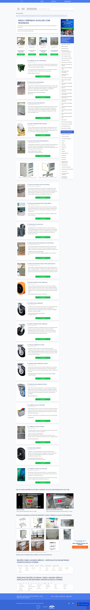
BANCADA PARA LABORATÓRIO (65, 162)
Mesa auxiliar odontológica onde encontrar (61, 15)
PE (36, 583)
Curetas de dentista (65, 136)
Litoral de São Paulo (56, 565)
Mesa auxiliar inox (65, 48)
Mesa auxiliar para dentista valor (67, 117)
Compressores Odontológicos (64, 177)
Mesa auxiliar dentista (66, 44)
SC (31, 583)
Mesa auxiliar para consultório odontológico (66, 51)
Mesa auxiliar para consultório (65, 75)
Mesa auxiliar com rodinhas (67, 124)
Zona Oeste (32, 565)
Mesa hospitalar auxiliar (66, 56)
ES (23, 583)
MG (20, 583)
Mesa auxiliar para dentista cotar (49, 15)
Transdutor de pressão (66, 167)
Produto (54, 1)
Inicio (42, 1)
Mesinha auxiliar (65, 46)
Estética (63, 149)
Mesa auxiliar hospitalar (66, 128)
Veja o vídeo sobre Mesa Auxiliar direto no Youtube (27, 511)
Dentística (63, 145)
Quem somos (67, 1)
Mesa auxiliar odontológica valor (67, 104)
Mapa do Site (69, 596)
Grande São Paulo (48, 565)
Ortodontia (64, 157)
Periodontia (64, 155)
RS (33, 583)
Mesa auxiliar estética (66, 126)
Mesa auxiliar (64, 119)
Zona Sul (36, 565)
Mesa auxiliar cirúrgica (30, 15)
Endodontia (64, 147)
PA (51, 583)
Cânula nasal (64, 171)
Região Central (20, 565)
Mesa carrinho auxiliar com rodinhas (39, 15)
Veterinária (64, 159)
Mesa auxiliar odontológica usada (67, 68)
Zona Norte (26, 565)
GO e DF (45, 583)
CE (41, 583)
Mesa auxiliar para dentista (67, 58)
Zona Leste (41, 565)
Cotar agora (20, 54)
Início (52, 596)
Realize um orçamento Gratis (80, 547)
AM (48, 583)
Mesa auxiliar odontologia (67, 77)
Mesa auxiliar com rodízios (67, 62)
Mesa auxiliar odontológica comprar (67, 84)
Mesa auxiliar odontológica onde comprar (67, 94)
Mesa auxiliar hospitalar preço (66, 80)
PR (28, 583)
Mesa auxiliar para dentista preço (21, 15)
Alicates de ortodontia (66, 134)
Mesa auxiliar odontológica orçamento (67, 100)
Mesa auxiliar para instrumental (65, 71)
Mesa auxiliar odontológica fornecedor (67, 90)
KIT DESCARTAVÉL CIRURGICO (65, 174)
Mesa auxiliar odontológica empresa (67, 87)
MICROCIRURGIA (65, 153)
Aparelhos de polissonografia (67, 169)
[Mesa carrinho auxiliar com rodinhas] (21, 41)
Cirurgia (63, 140)
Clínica (63, 142)
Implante (63, 151)
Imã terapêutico (65, 165)
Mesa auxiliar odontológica (67, 121)
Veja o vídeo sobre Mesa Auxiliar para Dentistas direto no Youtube (59, 511)
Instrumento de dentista (66, 138)
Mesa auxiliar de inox (66, 60)
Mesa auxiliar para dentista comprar (67, 107)
